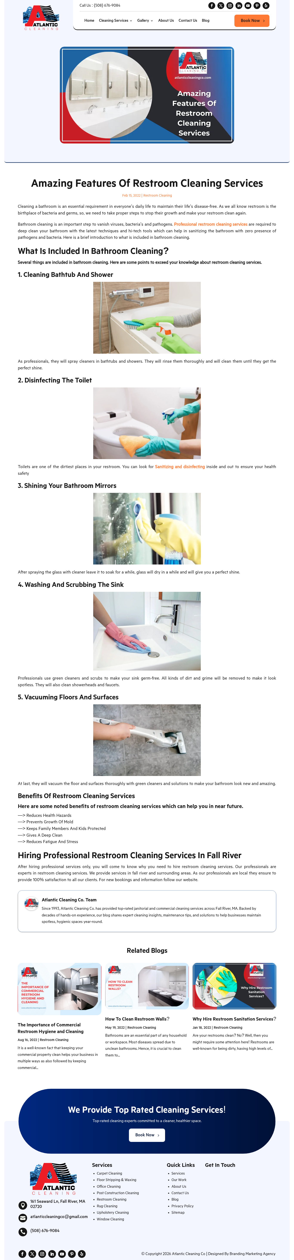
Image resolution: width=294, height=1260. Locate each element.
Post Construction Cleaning (118, 1193)
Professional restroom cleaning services (211, 224)
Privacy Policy (183, 1206)
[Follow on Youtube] (247, 5)
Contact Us (188, 21)
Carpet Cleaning (109, 1174)
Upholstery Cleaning (113, 1213)
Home (89, 21)
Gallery (143, 21)
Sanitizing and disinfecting (180, 466)
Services (178, 1174)
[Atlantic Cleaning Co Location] (240, 1207)
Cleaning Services (113, 21)
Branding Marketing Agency (252, 1254)
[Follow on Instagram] (229, 5)
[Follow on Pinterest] (257, 5)
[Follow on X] (220, 5)
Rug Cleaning (107, 1206)
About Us (166, 21)
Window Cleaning (110, 1219)
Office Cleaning (109, 1187)
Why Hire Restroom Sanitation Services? (234, 1019)
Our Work (179, 1180)
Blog (205, 21)
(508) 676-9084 (107, 5)
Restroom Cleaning (157, 196)
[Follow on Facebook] (211, 5)
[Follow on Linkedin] (238, 5)
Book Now (250, 20)
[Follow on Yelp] (266, 5)
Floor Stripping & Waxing (116, 1180)
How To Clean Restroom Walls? (137, 1019)
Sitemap (178, 1213)
